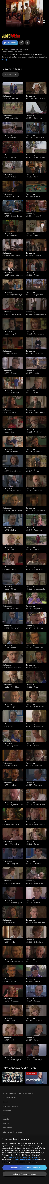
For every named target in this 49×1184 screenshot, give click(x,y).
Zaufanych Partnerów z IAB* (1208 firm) (22, 1157)
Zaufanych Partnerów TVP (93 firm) (25, 1159)
